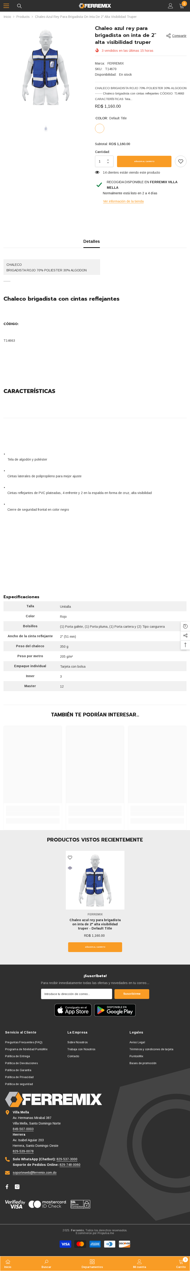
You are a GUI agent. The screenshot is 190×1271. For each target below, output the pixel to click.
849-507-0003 (23, 1129)
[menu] (6, 6)
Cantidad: (102, 152)
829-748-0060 (70, 1165)
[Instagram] (17, 1187)
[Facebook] (7, 1187)
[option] (45, 67)
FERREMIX (116, 63)
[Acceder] (170, 5)
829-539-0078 (23, 1151)
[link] (181, 161)
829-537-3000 (67, 1159)
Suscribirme (131, 993)
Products (23, 17)
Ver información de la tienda (123, 201)
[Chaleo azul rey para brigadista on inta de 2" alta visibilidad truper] (95, 880)
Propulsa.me (106, 1233)
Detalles (91, 241)
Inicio (7, 17)
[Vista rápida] (70, 868)
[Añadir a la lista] (70, 857)
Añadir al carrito (144, 161)
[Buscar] (19, 6)
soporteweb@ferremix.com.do (35, 1172)
